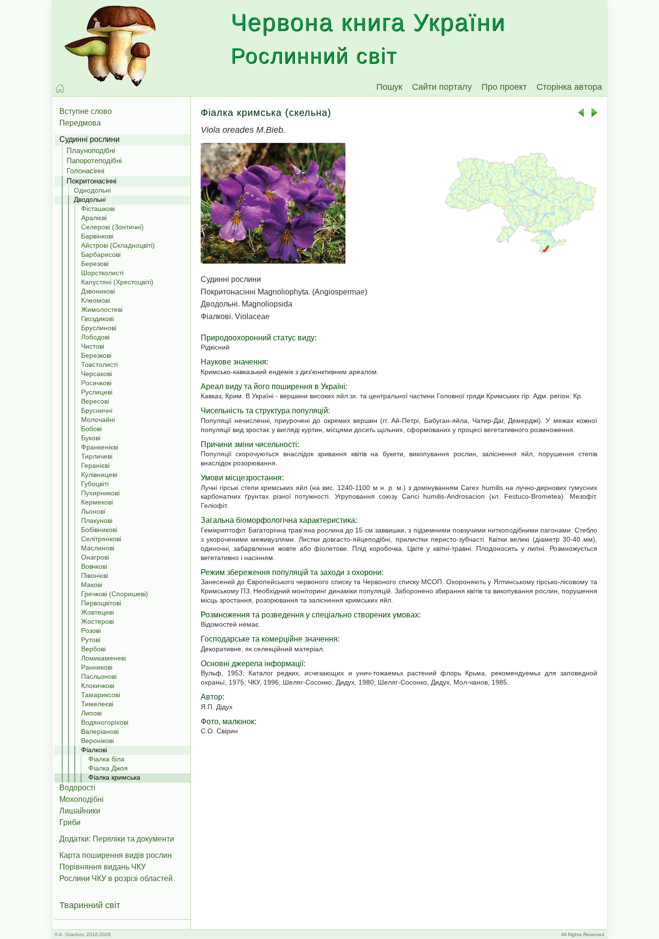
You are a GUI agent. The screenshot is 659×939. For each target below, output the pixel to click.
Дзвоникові (98, 291)
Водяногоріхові (104, 722)
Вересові (95, 401)
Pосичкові (96, 383)
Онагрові (95, 557)
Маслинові (97, 548)
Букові (90, 438)
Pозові (91, 630)
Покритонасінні (91, 181)
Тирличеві (96, 456)
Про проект (504, 87)
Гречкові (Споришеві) (114, 594)
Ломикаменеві (103, 658)
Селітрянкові (101, 539)
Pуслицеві (96, 392)
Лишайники (79, 811)
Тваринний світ (89, 905)
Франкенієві (99, 447)
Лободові (95, 337)
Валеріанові (100, 731)
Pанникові (96, 667)
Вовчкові (94, 566)
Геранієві (95, 465)
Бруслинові (98, 328)
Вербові (93, 649)
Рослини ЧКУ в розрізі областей (116, 878)
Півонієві (94, 575)
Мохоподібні (81, 799)
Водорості (77, 788)
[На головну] (60, 88)
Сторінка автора (569, 87)
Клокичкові (97, 685)
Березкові (96, 355)
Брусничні (96, 410)
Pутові (90, 640)
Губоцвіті (95, 484)
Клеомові (95, 300)
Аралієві (94, 218)
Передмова (80, 123)
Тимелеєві (97, 704)
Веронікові (97, 740)
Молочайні (98, 419)
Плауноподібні (91, 150)
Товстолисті (99, 364)
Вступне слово (85, 111)
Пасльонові (99, 676)
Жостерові (97, 621)
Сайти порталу (442, 87)
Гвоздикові (97, 318)
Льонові (93, 511)
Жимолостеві (102, 309)
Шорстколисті (102, 273)
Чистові (92, 346)
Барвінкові (97, 236)
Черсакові (96, 374)
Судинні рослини (89, 139)
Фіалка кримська (114, 777)
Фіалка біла (106, 759)
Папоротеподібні (94, 160)
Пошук (389, 87)
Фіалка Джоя (108, 768)
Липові (91, 713)
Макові (91, 585)
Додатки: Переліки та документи (116, 839)
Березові (95, 263)
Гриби (70, 822)
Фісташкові (98, 208)
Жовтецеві (97, 612)
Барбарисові (101, 254)
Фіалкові (94, 750)
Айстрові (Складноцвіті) (118, 245)
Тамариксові (100, 695)
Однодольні (92, 190)
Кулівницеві (99, 474)
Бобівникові (99, 529)
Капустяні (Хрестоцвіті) (117, 282)
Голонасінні (85, 171)
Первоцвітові (101, 603)
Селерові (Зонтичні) (112, 227)
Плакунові (96, 520)
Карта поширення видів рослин (115, 855)
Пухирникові (100, 493)
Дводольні (90, 199)
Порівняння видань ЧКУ (102, 867)
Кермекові (97, 502)
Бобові (91, 429)
